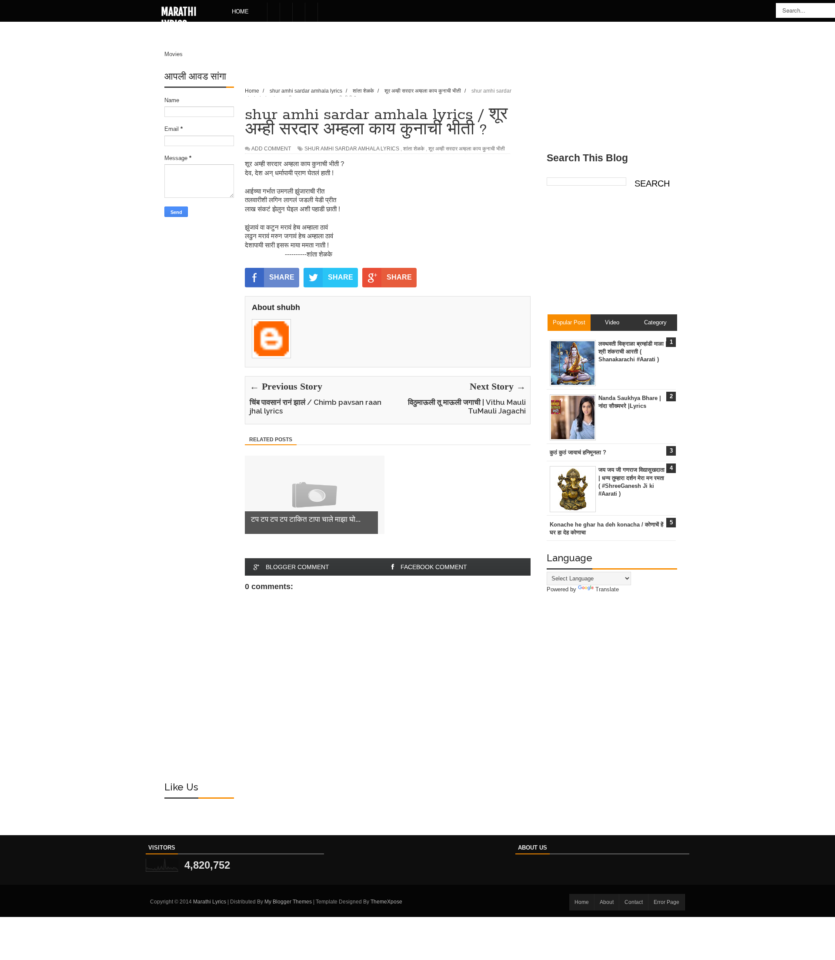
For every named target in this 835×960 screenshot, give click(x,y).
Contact (634, 902)
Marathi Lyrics (179, 18)
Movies (173, 54)
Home (240, 11)
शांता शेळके (413, 149)
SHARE (281, 277)
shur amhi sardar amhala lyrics (351, 149)
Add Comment (271, 149)
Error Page (666, 902)
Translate (607, 589)
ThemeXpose (386, 902)
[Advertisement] (199, 360)
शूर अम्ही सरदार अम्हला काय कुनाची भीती (466, 149)
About (607, 902)
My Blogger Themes (288, 902)
